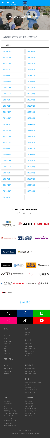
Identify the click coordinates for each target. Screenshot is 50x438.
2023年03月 (31, 173)
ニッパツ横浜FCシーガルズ (11, 413)
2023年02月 (7, 179)
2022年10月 (7, 191)
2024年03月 (31, 136)
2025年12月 (7, 76)
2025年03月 (31, 100)
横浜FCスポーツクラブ (10, 411)
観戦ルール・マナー (30, 373)
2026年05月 (31, 57)
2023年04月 (7, 173)
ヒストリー (7, 406)
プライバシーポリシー (25, 430)
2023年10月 (7, 155)
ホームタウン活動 (8, 415)
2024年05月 (31, 130)
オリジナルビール (30, 392)
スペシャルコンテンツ (31, 390)
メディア (6, 348)
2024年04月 (7, 136)
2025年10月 (7, 82)
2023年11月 (31, 148)
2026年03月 (31, 63)
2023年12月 (7, 148)
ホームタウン (7, 341)
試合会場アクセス (30, 371)
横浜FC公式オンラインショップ (33, 382)
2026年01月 (31, 69)
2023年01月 (31, 179)
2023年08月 (7, 161)
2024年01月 (31, 142)
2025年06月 (7, 94)
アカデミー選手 (29, 406)
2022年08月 (7, 197)
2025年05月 (31, 94)
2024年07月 (31, 124)
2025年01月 (31, 106)
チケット (8, 4)
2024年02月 (7, 142)
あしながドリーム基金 (10, 420)
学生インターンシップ (10, 425)
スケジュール (7, 371)
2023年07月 (31, 161)
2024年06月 (7, 130)
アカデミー (7, 353)
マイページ (13, 4)
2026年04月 (7, 63)
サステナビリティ (8, 408)
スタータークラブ (30, 387)
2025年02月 (7, 106)
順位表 (27, 334)
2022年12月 (7, 185)
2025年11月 (31, 76)
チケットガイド (29, 343)
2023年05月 (31, 167)
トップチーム (7, 343)
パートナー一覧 (8, 418)
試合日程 (27, 332)
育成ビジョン (28, 401)
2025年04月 (7, 100)
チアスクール (28, 415)
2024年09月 (31, 118)
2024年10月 (7, 118)
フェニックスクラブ (30, 411)
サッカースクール (30, 413)
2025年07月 (31, 88)
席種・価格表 (28, 346)
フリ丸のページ (8, 403)
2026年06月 (7, 57)
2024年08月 (7, 124)
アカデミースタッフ (30, 408)
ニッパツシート (29, 353)
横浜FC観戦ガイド (30, 368)
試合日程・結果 (29, 403)
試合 (5, 351)
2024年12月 (7, 112)
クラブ (5, 346)
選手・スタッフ (8, 368)
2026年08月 (7, 51)
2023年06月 (7, 167)
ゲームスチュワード (9, 423)
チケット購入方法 (30, 348)
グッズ (5, 338)
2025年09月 (31, 82)
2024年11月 (31, 112)
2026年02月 (7, 69)
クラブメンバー (29, 385)
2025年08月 (7, 88)
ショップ (2, 4)
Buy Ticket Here (29, 356)
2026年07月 (31, 51)
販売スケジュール (30, 351)
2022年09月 (31, 191)
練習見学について (8, 373)
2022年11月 (31, 185)
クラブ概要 (7, 401)
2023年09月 (31, 155)
